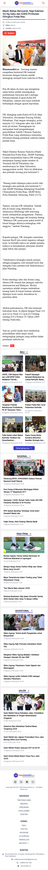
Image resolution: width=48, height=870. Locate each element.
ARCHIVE (23, 843)
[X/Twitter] (21, 782)
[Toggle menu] (4, 3)
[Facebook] (27, 782)
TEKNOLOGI (24, 839)
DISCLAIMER (24, 811)
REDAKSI (24, 804)
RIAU (24, 825)
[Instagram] (15, 782)
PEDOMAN (24, 807)
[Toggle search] (43, 3)
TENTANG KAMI (24, 800)
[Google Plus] (33, 782)
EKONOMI (24, 832)
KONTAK (24, 814)
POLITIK (24, 829)
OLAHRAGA (24, 836)
